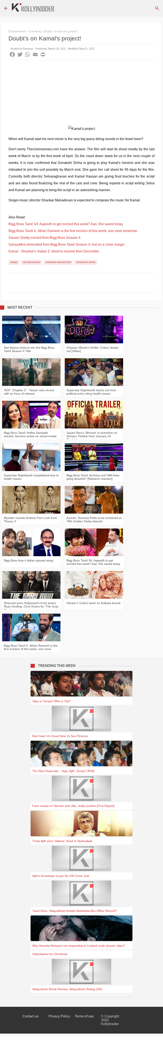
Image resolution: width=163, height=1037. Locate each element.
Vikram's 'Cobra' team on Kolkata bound (93, 603)
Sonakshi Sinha (86, 262)
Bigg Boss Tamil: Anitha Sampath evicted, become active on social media (30, 434)
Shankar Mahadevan (58, 262)
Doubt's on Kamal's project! (60, 31)
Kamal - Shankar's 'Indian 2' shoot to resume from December (53, 251)
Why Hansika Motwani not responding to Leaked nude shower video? (78, 945)
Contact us (30, 1016)
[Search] (157, 8)
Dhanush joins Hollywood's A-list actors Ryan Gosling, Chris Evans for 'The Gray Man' (31, 606)
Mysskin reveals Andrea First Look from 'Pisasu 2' (30, 519)
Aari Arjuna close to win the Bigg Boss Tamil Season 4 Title (29, 349)
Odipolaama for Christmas (49, 954)
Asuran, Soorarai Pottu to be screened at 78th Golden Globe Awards (93, 519)
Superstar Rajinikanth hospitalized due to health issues (31, 477)
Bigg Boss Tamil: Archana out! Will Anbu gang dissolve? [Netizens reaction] (92, 477)
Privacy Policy (59, 1016)
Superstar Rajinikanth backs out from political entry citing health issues (91, 391)
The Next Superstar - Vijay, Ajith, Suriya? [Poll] (63, 771)
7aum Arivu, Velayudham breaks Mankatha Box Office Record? (74, 910)
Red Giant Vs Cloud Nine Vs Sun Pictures (60, 736)
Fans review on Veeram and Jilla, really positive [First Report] (73, 806)
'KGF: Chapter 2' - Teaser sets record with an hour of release (29, 391)
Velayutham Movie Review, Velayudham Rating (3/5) (67, 989)
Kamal (14, 262)
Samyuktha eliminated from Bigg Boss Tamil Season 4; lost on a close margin (66, 244)
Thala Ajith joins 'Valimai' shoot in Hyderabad (62, 841)
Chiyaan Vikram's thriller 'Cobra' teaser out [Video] (92, 349)
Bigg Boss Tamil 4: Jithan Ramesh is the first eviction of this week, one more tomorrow (72, 231)
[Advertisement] (81, 92)
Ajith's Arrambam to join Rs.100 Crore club (60, 876)
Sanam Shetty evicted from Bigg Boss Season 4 (44, 237)
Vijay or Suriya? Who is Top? (51, 701)
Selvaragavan (31, 262)
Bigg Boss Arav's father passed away (28, 560)
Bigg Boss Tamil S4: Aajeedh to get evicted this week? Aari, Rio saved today (65, 224)
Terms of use (84, 1016)
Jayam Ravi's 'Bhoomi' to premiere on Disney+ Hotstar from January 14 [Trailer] (91, 436)
